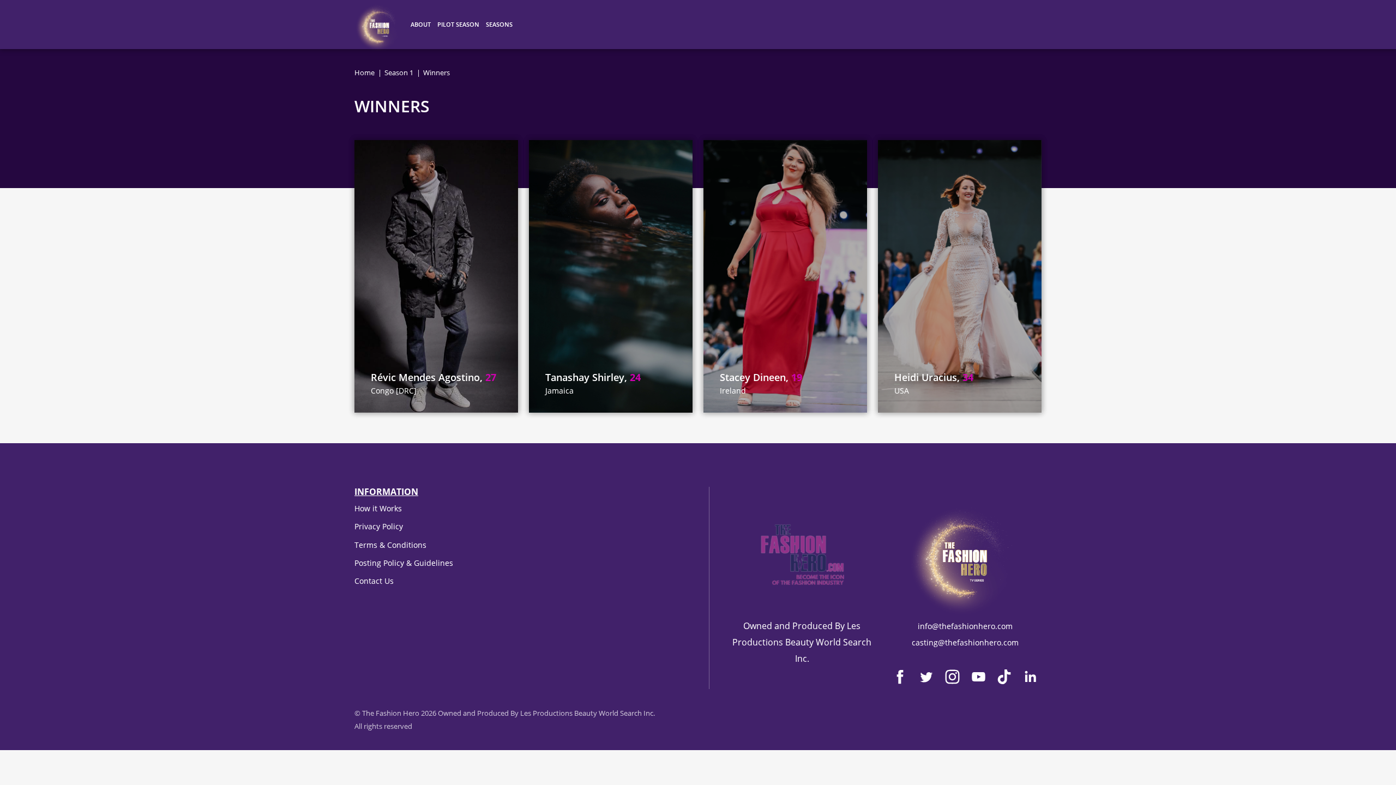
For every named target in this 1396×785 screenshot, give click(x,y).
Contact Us (374, 581)
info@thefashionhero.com (965, 626)
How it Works (378, 508)
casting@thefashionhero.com (965, 642)
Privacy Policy (378, 526)
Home (364, 72)
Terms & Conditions (390, 545)
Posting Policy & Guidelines (403, 563)
